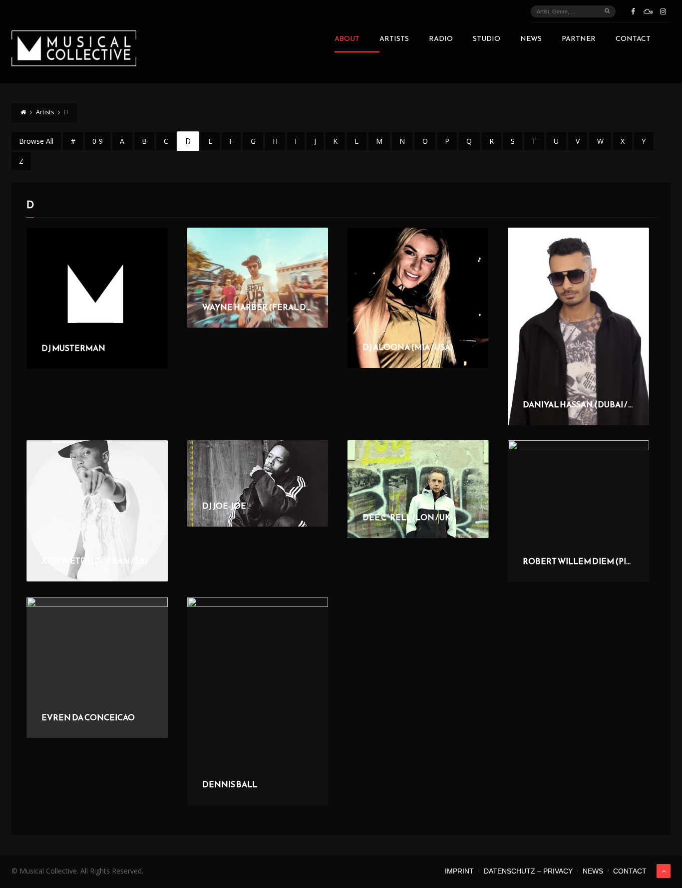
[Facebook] (633, 11)
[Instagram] (663, 11)
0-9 (97, 141)
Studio (486, 39)
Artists (394, 39)
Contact (633, 39)
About (347, 39)
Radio (441, 39)
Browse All (36, 141)
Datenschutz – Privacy (528, 871)
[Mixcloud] (648, 11)
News (531, 39)
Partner (579, 39)
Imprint (459, 871)
